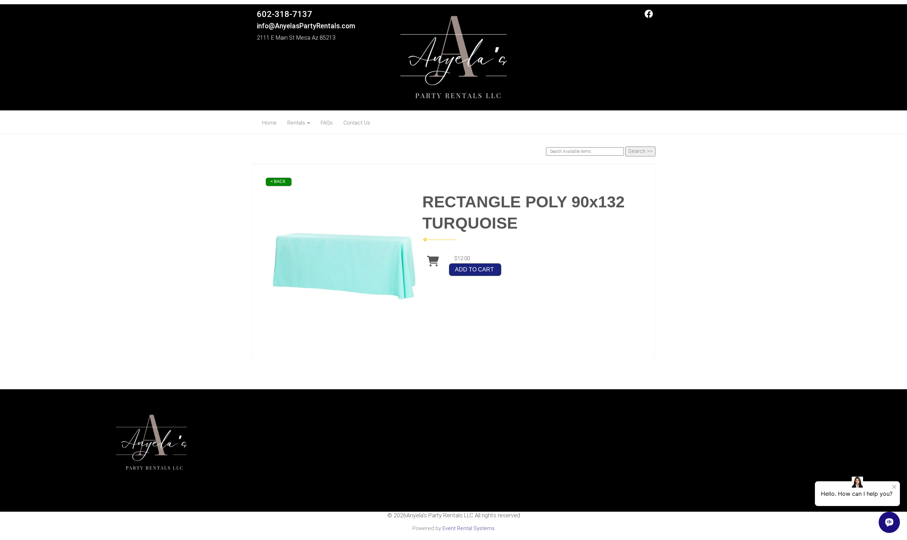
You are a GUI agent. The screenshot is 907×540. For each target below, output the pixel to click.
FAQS (453, 450)
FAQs (327, 123)
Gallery (453, 472)
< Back (278, 181)
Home (269, 123)
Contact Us (356, 123)
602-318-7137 (284, 14)
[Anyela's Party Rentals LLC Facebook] (648, 16)
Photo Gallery (453, 464)
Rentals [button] (296, 123)
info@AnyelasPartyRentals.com (306, 26)
